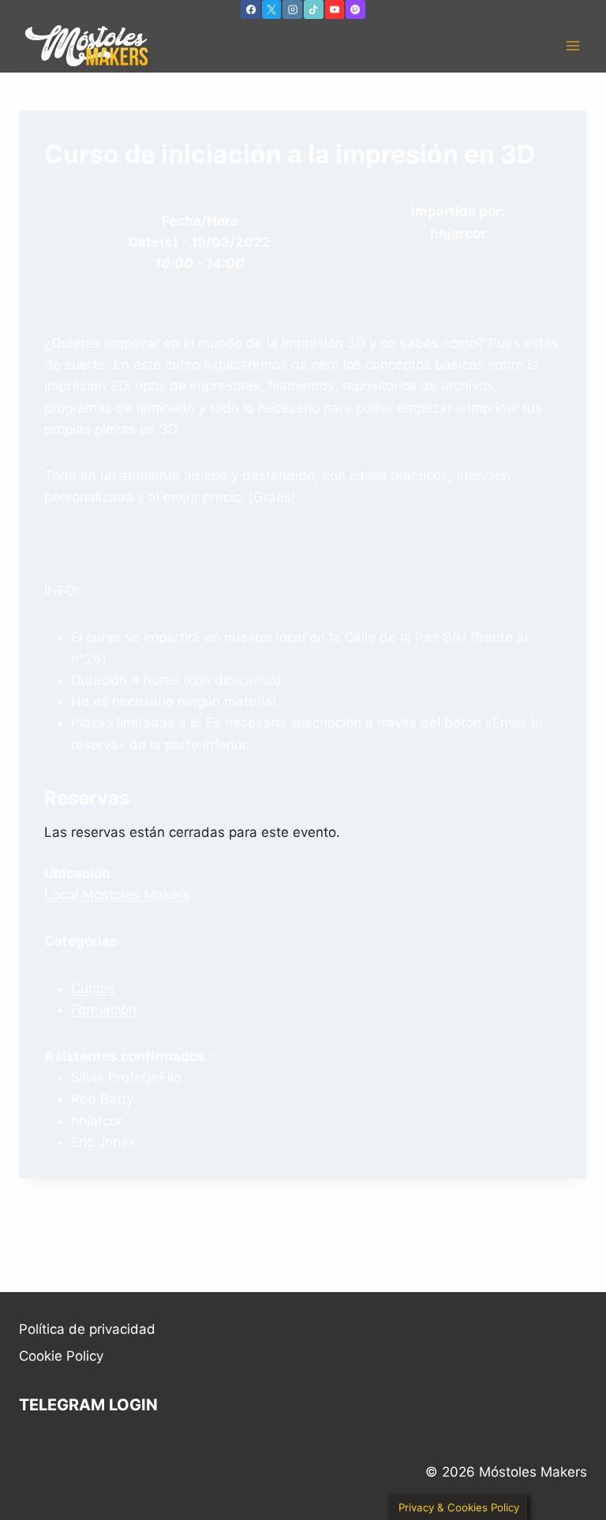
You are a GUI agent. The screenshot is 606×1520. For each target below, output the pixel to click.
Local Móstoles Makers (117, 894)
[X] (271, 9)
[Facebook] (250, 9)
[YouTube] (334, 9)
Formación (104, 1010)
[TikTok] (313, 9)
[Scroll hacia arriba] (582, 1469)
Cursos (93, 988)
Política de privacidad (87, 1329)
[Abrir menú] (572, 46)
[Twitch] (355, 9)
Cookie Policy (61, 1356)
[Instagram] (291, 9)
